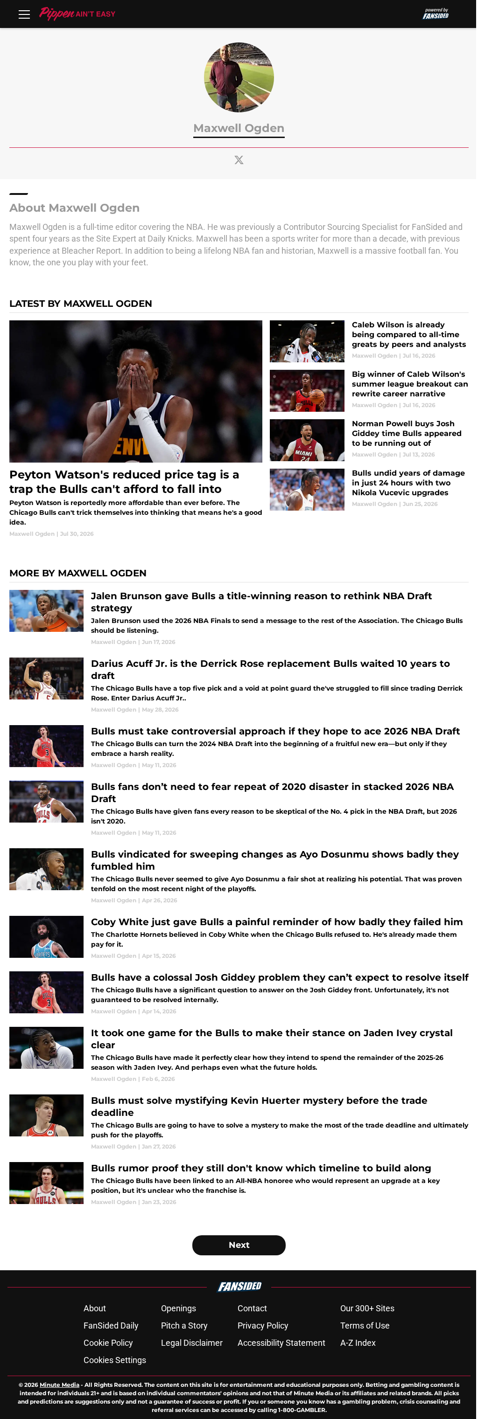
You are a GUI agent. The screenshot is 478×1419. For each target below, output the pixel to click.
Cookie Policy (108, 1343)
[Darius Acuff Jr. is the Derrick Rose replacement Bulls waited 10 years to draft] (239, 686)
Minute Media (59, 1384)
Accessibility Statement (281, 1343)
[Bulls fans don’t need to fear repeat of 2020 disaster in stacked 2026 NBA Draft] (239, 809)
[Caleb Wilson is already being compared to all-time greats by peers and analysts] (369, 341)
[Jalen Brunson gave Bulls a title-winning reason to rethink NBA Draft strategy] (239, 618)
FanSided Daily (111, 1325)
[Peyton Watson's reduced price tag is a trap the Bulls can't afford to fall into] (135, 429)
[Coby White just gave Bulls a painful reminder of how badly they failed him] (239, 938)
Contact (252, 1308)
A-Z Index (358, 1343)
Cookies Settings (115, 1360)
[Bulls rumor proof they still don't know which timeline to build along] (239, 1184)
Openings (178, 1308)
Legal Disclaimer (192, 1343)
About (95, 1308)
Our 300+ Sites (367, 1308)
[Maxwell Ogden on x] (239, 160)
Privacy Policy (263, 1325)
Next (239, 1245)
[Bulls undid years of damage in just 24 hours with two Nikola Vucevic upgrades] (369, 490)
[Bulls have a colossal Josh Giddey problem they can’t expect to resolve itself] (239, 993)
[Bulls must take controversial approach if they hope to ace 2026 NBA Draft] (239, 747)
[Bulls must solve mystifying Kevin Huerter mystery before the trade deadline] (239, 1122)
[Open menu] (24, 14)
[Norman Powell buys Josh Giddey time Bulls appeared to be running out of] (369, 440)
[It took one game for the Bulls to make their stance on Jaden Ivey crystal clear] (239, 1055)
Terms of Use (365, 1325)
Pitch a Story (184, 1325)
